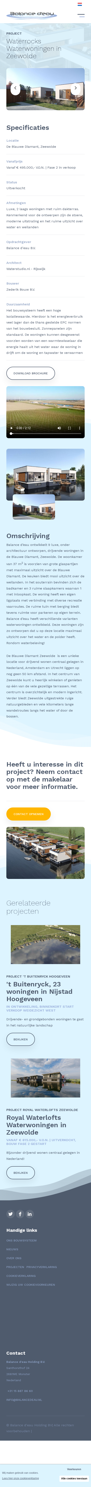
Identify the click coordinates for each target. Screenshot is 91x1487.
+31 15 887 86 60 (19, 1391)
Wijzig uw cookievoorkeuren (30, 1284)
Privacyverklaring (41, 1267)
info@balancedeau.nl (24, 1399)
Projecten (15, 1267)
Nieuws (12, 1249)
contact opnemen (29, 814)
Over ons (13, 1258)
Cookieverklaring (21, 1275)
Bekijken (21, 1039)
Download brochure (31, 373)
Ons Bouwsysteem (21, 1240)
